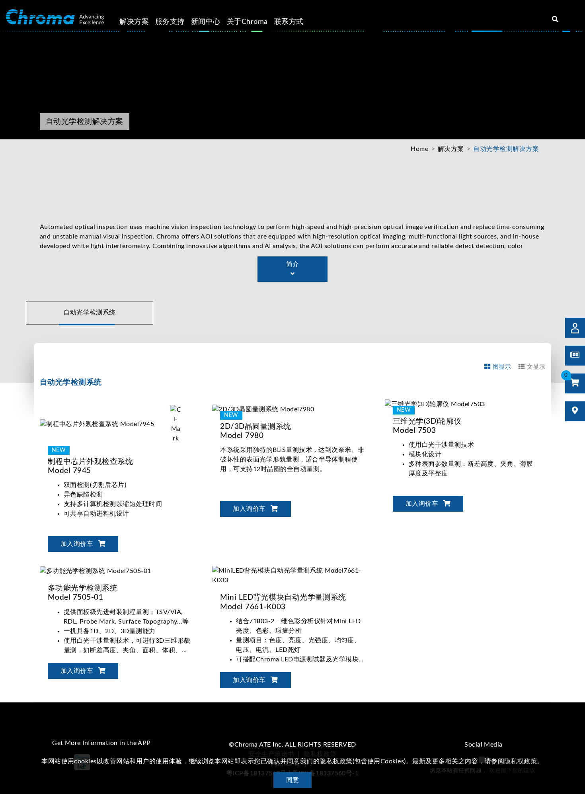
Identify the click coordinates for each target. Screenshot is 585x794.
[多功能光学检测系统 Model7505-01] (95, 570)
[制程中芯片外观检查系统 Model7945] (118, 423)
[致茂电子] (55, 17)
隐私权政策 (520, 761)
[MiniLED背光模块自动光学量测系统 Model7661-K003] (292, 575)
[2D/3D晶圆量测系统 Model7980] (278, 409)
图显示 (502, 367)
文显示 (536, 367)
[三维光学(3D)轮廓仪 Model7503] (435, 404)
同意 (292, 780)
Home (419, 149)
